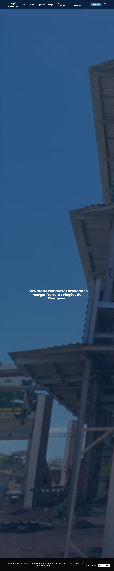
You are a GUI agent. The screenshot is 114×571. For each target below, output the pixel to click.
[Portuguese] (105, 5)
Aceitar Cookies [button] (104, 565)
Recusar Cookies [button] (91, 565)
